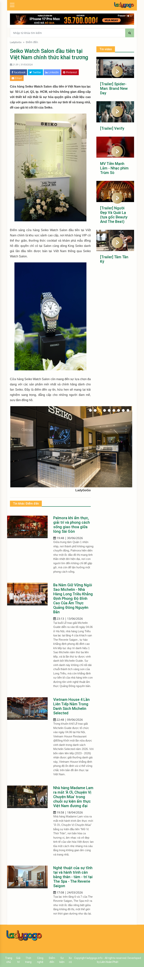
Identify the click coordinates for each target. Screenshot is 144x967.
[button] (90, 410)
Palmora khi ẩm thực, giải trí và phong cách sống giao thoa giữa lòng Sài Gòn (71, 525)
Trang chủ (8, 960)
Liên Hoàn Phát (109, 961)
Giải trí (18, 960)
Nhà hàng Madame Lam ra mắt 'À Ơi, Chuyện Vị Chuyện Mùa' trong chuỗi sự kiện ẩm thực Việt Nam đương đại (73, 797)
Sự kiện (61, 960)
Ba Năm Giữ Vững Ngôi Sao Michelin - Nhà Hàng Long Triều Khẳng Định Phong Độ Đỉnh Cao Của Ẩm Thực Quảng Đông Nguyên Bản (73, 598)
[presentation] (13, 447)
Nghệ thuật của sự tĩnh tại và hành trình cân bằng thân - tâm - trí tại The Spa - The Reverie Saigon (73, 877)
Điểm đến (32, 42)
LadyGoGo (16, 42)
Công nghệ (40, 960)
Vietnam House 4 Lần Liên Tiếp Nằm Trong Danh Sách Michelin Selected (71, 706)
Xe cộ (70, 960)
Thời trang (28, 960)
